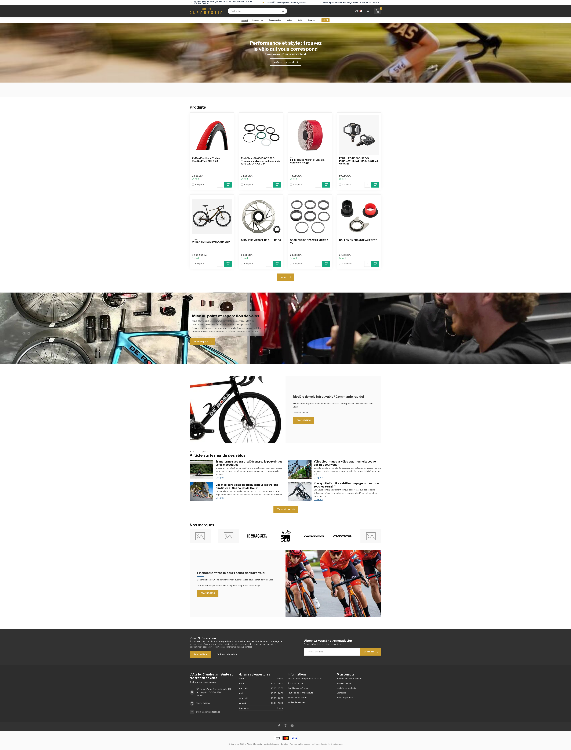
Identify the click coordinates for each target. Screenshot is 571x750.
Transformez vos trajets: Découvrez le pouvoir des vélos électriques (249, 463)
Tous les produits (345, 697)
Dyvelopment (336, 744)
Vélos (289, 20)
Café (300, 20)
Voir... (283, 277)
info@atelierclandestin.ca (208, 711)
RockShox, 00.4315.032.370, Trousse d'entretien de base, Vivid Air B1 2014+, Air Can (260, 161)
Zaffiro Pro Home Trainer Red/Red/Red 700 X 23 (206, 159)
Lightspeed (305, 744)
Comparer (199, 184)
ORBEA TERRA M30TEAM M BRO (211, 241)
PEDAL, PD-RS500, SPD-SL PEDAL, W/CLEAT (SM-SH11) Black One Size (358, 161)
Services (311, 20)
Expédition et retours (298, 697)
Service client (200, 654)
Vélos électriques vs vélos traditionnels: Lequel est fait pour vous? (345, 463)
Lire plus (220, 477)
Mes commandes (345, 683)
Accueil (244, 20)
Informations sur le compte (349, 678)
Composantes (275, 20)
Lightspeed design (320, 744)
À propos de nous (296, 683)
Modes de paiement (297, 702)
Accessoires (257, 20)
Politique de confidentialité (300, 692)
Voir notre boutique (227, 654)
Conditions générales (298, 688)
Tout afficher (283, 509)
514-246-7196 (303, 420)
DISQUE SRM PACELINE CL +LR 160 (261, 240)
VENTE (325, 20)
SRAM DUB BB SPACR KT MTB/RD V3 (309, 241)
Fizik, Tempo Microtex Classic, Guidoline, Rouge (307, 161)
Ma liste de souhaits (346, 688)
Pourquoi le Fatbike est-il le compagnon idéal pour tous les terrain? (347, 485)
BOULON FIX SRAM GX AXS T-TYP (358, 240)
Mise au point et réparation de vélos (305, 678)
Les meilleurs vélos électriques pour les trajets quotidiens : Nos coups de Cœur (247, 486)
